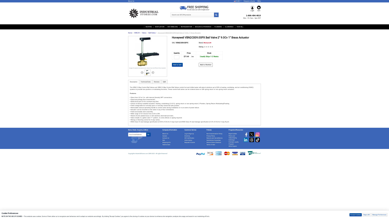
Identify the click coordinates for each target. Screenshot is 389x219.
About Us (131, 1)
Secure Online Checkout (214, 142)
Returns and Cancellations (215, 138)
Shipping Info (166, 142)
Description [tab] (133, 82)
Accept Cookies (355, 215)
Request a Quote (249, 1)
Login (252, 10)
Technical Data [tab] (146, 82)
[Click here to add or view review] (208, 47)
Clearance (229, 27)
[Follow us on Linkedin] (246, 140)
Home (130, 33)
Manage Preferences (379, 215)
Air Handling (172, 27)
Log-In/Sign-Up (189, 133)
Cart (258, 10)
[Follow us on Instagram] (258, 134)
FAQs (259, 1)
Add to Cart (177, 65)
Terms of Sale (211, 144)
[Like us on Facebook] (246, 134)
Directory (187, 136)
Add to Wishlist (205, 65)
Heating (149, 27)
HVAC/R (137, 33)
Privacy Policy (211, 136)
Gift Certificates (189, 138)
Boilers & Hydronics (203, 27)
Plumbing (218, 27)
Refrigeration (186, 27)
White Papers (233, 146)
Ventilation (159, 27)
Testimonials (166, 144)
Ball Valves (152, 33)
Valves (144, 33)
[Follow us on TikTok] (258, 140)
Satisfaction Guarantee (214, 140)
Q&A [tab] (164, 82)
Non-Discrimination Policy (214, 133)
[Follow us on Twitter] (252, 134)
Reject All (366, 215)
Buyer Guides (233, 133)
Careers (164, 136)
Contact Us (165, 138)
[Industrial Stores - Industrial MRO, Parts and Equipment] (143, 13)
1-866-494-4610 (253, 15)
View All (240, 27)
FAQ (163, 140)
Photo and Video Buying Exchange (233, 138)
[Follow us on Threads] (252, 140)
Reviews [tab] (157, 82)
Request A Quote (189, 142)
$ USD (238, 1)
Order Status (188, 140)
